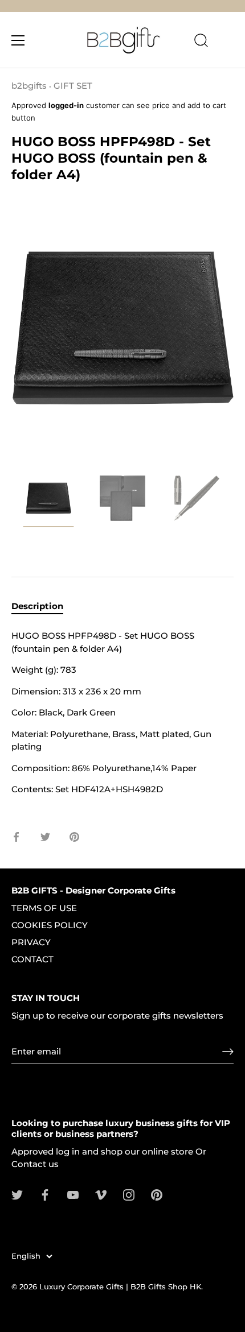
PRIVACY (31, 942)
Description (37, 606)
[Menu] (18, 40)
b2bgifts (29, 85)
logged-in (66, 105)
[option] (48, 502)
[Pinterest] (156, 1194)
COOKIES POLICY (49, 925)
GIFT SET (73, 85)
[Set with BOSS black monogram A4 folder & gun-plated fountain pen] (48, 500)
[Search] (201, 42)
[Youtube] (73, 1194)
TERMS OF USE (44, 908)
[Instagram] (128, 1194)
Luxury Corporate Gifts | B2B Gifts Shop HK (120, 1287)
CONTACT (32, 959)
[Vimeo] (101, 1194)
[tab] (43, 606)
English (25, 1256)
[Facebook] (45, 1194)
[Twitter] (17, 1194)
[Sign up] (228, 1051)
